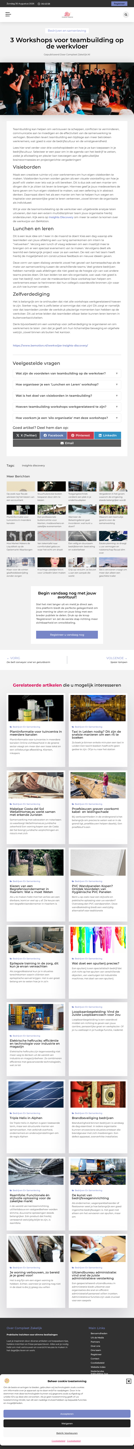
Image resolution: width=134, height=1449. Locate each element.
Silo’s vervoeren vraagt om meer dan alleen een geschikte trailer (113, 572)
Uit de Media (97, 1337)
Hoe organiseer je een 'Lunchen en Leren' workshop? (67, 384)
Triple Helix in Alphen (26, 1118)
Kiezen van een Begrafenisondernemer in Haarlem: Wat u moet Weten (31, 889)
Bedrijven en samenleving (67, 30)
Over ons (95, 1346)
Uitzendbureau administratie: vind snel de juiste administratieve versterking (94, 1275)
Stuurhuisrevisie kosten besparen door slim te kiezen (50, 496)
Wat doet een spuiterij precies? (95, 963)
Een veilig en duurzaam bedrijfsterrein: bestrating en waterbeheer (81, 546)
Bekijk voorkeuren (67, 1433)
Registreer (96, 1354)
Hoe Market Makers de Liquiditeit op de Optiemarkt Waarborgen (19, 546)
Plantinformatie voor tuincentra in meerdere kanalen (19, 520)
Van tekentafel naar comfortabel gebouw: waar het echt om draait (50, 546)
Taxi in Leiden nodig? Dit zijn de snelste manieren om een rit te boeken (96, 734)
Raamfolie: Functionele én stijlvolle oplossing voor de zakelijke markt (30, 1198)
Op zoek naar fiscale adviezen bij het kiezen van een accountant (20, 496)
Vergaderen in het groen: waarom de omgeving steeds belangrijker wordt (112, 496)
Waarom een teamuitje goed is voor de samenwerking (111, 520)
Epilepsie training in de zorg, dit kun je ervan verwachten (34, 965)
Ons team (96, 1350)
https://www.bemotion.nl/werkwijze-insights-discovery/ (50, 345)
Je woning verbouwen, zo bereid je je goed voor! (34, 1274)
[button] (129, 1381)
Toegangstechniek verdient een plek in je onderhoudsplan (79, 496)
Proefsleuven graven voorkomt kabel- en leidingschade (95, 810)
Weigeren (67, 1423)
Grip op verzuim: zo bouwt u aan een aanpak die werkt (82, 572)
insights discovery (33, 465)
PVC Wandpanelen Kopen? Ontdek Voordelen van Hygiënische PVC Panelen (92, 889)
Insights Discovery (61, 217)
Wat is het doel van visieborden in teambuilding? (67, 395)
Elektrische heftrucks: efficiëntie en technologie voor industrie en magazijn (35, 1043)
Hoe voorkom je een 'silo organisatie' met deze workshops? (67, 418)
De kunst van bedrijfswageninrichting (90, 1196)
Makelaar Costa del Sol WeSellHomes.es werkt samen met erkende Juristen (32, 811)
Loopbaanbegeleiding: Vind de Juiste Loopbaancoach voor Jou (96, 1013)
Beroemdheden (99, 1333)
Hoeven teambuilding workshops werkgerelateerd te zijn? (67, 406)
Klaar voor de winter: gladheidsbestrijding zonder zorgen (17, 572)
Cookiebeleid (58, 1441)
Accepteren (67, 1413)
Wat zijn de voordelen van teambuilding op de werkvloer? (67, 373)
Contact (95, 1358)
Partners (95, 1341)
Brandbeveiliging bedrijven (93, 1118)
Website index (98, 1367)
